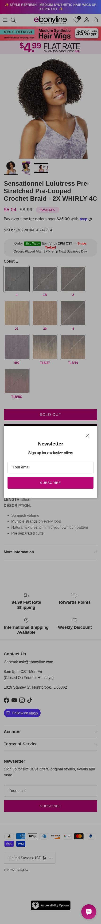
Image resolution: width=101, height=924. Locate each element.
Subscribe (50, 483)
